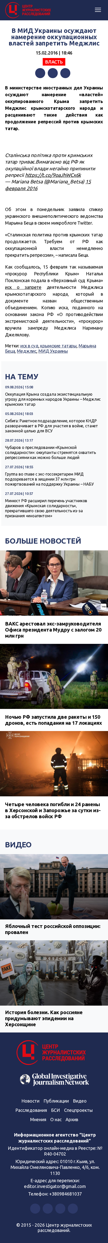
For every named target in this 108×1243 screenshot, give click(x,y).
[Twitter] (53, 73)
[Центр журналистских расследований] (29, 10)
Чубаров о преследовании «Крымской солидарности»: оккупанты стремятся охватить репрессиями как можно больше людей (50, 452)
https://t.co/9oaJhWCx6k (53, 175)
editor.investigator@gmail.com (55, 1186)
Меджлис (26, 350)
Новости (30, 1100)
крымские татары (58, 345)
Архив (72, 1119)
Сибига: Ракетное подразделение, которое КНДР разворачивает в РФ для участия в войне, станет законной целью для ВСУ (51, 426)
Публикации (56, 1100)
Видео (18, 844)
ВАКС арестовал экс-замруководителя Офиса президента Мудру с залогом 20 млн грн (53, 630)
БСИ (55, 1110)
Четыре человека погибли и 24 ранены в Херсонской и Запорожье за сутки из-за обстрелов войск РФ (52, 810)
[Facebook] (40, 73)
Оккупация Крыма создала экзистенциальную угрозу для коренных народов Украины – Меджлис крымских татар (53, 399)
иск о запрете (23, 287)
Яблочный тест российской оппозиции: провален (52, 929)
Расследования (31, 1110)
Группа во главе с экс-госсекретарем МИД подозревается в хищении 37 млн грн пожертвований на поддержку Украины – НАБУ (49, 479)
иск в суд (29, 345)
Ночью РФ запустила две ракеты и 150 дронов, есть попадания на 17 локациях (53, 720)
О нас (56, 1119)
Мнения (38, 1119)
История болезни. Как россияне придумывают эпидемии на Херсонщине (44, 1018)
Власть (54, 61)
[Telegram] (65, 73)
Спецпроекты (78, 1110)
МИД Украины (53, 350)
